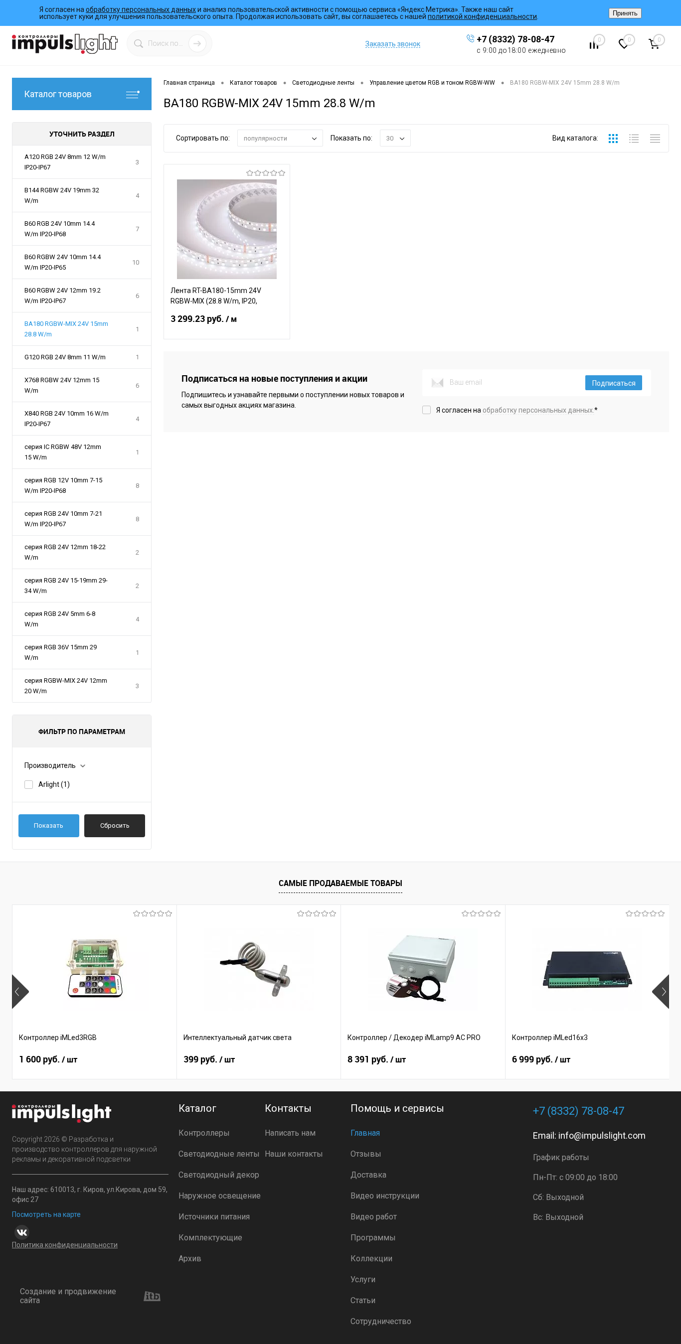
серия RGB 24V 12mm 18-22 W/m (65, 552)
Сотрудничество (380, 1321)
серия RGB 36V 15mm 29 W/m (60, 652)
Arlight (54, 784)
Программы (373, 1237)
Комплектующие (210, 1237)
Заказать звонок (392, 44)
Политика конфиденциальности (65, 1245)
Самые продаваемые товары (340, 883)
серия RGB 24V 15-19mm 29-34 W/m (66, 586)
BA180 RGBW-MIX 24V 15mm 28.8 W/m (66, 329)
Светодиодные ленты (219, 1154)
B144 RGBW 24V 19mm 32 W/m (61, 195)
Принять (625, 13)
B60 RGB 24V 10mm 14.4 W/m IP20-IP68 (59, 229)
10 (135, 262)
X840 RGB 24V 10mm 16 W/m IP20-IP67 (66, 419)
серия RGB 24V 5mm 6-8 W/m (59, 619)
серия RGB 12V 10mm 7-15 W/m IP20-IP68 (63, 485)
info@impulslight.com (602, 1135)
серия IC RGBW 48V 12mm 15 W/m (62, 452)
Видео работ (373, 1216)
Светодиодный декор (218, 1175)
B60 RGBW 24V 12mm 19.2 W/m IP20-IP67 (62, 295)
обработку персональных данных (141, 9)
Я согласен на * (517, 410)
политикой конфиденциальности (482, 16)
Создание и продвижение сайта (68, 1296)
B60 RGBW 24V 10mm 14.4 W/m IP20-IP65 (62, 262)
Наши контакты (294, 1154)
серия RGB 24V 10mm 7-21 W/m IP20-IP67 (63, 519)
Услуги (362, 1279)
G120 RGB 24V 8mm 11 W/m (65, 357)
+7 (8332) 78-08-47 (515, 39)
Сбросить (115, 825)
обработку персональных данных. (538, 410)
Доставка (368, 1175)
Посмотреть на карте (46, 1214)
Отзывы (365, 1154)
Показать (48, 825)
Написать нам (290, 1133)
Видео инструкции (384, 1195)
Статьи (362, 1300)
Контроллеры (204, 1133)
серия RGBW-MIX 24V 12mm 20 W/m (65, 686)
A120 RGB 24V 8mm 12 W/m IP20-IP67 (65, 162)
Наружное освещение (219, 1195)
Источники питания (214, 1216)
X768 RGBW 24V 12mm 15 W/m (61, 385)
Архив (189, 1258)
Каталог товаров (58, 94)
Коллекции (371, 1258)
